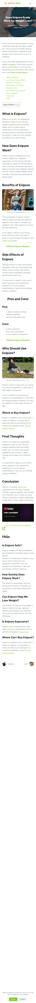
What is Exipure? (12, 77)
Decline (22, 999)
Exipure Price (23, 632)
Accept (13, 999)
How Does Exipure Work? (16, 80)
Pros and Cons (11, 88)
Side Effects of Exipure (15, 85)
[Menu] (30, 3)
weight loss (16, 119)
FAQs (8, 98)
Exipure (13, 64)
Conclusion (10, 96)
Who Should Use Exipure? (16, 91)
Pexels (27, 212)
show (17, 104)
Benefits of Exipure (13, 83)
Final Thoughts (11, 93)
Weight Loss (18, 27)
